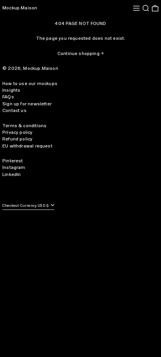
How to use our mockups (29, 84)
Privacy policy (17, 132)
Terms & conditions (24, 126)
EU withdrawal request (27, 146)
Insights (11, 90)
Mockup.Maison (19, 8)
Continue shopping (78, 54)
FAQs (8, 97)
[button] (145, 8)
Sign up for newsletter (27, 104)
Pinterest (12, 161)
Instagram (13, 167)
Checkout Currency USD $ (26, 206)
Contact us (14, 110)
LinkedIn (11, 174)
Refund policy (17, 139)
